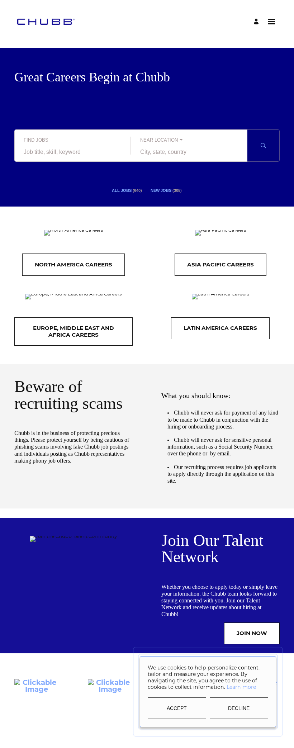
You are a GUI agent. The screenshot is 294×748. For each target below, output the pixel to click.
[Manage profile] (257, 21)
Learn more (241, 687)
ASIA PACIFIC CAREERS (220, 264)
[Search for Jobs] (263, 145)
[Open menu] (271, 21)
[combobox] (73, 152)
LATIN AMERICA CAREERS (220, 328)
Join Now (252, 633)
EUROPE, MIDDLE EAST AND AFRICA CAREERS (73, 331)
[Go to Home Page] (46, 21)
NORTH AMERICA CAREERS (73, 264)
